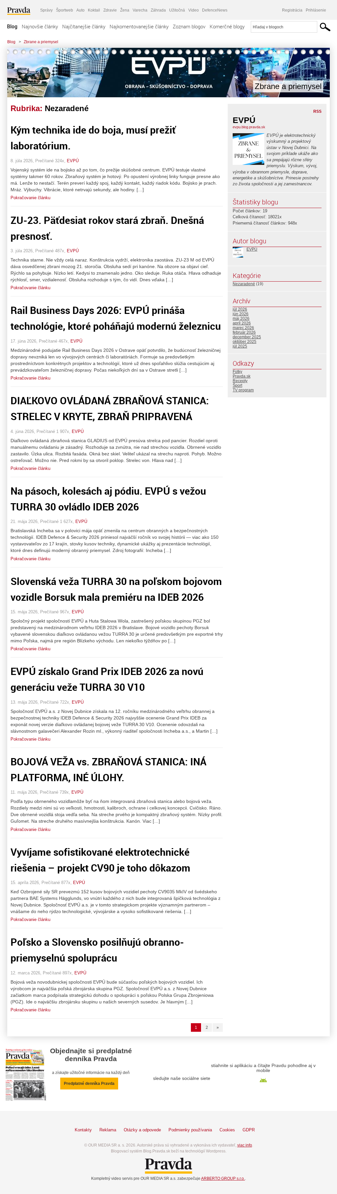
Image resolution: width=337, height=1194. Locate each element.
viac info (244, 1145)
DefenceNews (214, 10)
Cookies (227, 1129)
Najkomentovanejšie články (139, 26)
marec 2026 (243, 327)
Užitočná (177, 10)
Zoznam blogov (189, 26)
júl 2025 (240, 346)
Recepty (240, 381)
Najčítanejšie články (83, 26)
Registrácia (292, 10)
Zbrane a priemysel (41, 42)
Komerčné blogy (227, 26)
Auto (80, 10)
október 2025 (244, 341)
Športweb (64, 10)
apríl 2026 (242, 323)
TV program (243, 390)
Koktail (94, 10)
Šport (237, 385)
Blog (12, 26)
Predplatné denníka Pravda (89, 1083)
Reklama (107, 1129)
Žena (124, 10)
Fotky (237, 371)
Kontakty (83, 1129)
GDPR (249, 1129)
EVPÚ (73, 160)
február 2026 (244, 332)
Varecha (140, 10)
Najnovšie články (40, 26)
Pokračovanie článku (30, 197)
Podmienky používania (190, 1129)
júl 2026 (240, 309)
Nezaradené (244, 284)
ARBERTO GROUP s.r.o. (223, 1178)
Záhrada (158, 10)
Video (193, 10)
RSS (317, 111)
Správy (46, 10)
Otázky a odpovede (142, 1129)
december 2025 (247, 337)
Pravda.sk (241, 376)
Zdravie (110, 10)
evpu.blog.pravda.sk (249, 127)
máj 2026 (241, 318)
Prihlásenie (316, 10)
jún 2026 (240, 314)
